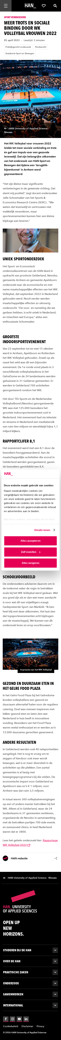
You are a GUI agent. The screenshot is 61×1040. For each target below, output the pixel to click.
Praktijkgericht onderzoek (18, 47)
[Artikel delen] (55, 858)
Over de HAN (11, 961)
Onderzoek (11, 983)
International (13, 1005)
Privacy (40, 1026)
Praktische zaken (15, 972)
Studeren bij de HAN (17, 950)
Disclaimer (27, 1026)
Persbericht (40, 47)
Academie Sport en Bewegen (19, 53)
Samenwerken (13, 994)
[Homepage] (30, 5)
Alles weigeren (30, 562)
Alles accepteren (30, 540)
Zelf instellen (28, 551)
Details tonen (42, 530)
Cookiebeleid (10, 1026)
